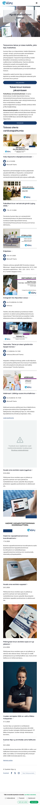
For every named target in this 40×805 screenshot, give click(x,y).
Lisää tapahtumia (8, 418)
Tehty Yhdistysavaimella (28, 773)
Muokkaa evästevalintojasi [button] (19, 450)
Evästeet (6, 773)
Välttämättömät (11, 798)
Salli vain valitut (23, 802)
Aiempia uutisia (8, 760)
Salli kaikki (34, 802)
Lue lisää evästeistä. (30, 794)
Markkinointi (31, 798)
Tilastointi (21, 798)
